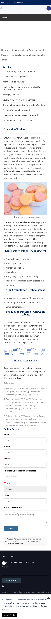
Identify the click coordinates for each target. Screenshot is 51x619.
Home (4, 50)
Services (12, 50)
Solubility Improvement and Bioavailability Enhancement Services (21, 88)
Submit (10, 529)
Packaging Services (10, 94)
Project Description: (13, 507)
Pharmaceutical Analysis (13, 81)
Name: (7, 434)
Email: (7, 458)
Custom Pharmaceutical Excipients (17, 120)
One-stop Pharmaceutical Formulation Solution (23, 105)
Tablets (31, 55)
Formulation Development (29, 50)
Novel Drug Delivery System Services (18, 100)
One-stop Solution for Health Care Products (22, 115)
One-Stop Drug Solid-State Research (18, 71)
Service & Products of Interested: (20, 470)
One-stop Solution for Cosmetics (17, 110)
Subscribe (11, 580)
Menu (4, 17)
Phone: (7, 446)
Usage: (7, 495)
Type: (7, 483)
